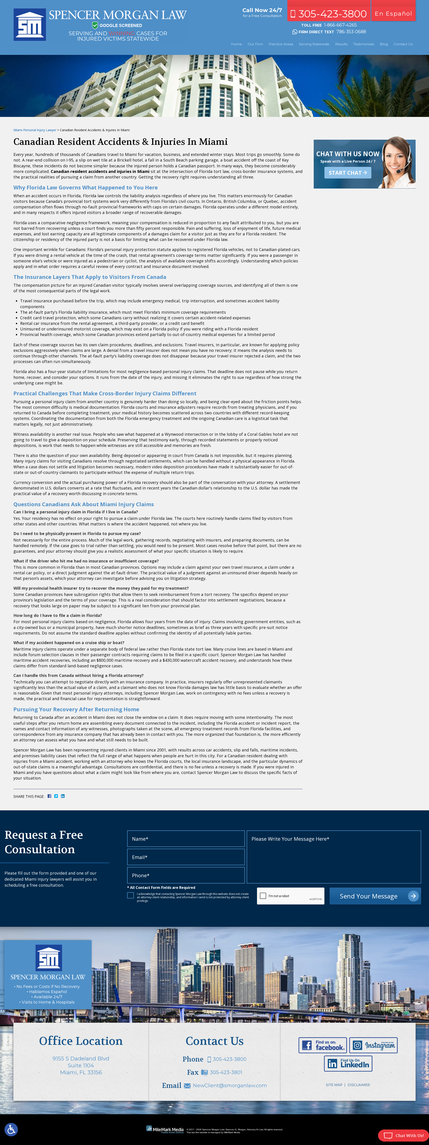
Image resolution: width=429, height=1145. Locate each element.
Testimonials (363, 44)
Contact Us (403, 44)
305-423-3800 (333, 14)
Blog (384, 44)
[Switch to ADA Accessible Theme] (11, 1129)
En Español (393, 13)
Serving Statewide (314, 44)
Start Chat (345, 172)
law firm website (199, 1132)
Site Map (334, 1085)
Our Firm (255, 44)
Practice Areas (281, 44)
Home (236, 44)
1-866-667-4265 (340, 25)
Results (341, 44)
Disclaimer (359, 1085)
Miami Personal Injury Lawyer (34, 130)
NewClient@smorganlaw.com (230, 1086)
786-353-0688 (351, 31)
